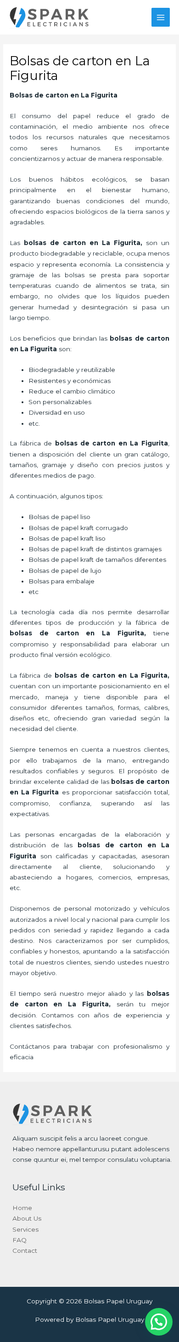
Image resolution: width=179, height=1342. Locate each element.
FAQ (19, 1240)
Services (25, 1229)
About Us (26, 1218)
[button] (159, 1322)
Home (22, 1207)
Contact (24, 1250)
